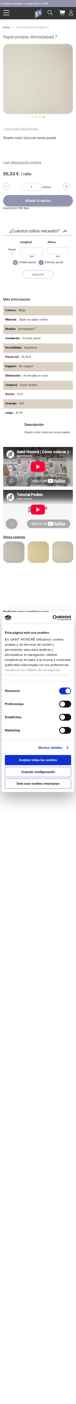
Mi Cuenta (71, 12)
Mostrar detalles (50, 747)
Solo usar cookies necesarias (38, 783)
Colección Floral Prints (20, 129)
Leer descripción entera (22, 162)
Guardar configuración (38, 772)
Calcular (38, 274)
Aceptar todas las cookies (38, 760)
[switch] (65, 704)
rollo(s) (46, 187)
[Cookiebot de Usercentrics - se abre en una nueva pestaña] (53, 618)
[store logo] (38, 13)
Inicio (6, 27)
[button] (32, 117)
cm (32, 256)
